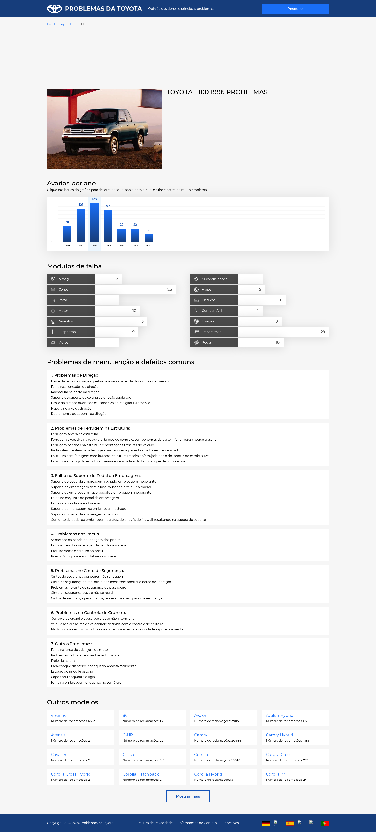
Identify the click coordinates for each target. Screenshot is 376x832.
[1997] (81, 222)
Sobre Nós (231, 823)
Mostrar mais (188, 796)
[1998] (67, 222)
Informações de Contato (198, 823)
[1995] (108, 222)
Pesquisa (295, 9)
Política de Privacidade (155, 823)
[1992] (149, 222)
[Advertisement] (188, 56)
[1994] (122, 222)
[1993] (135, 222)
